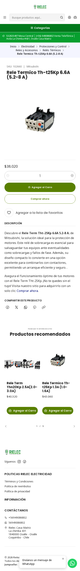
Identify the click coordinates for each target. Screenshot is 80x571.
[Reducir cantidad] (8, 175)
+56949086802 (18, 517)
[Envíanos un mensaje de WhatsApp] (72, 563)
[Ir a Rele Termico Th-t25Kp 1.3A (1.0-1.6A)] (58, 360)
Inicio (13, 46)
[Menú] (4, 17)
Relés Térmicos (52, 50)
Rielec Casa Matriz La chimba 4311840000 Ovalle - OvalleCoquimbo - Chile (23, 532)
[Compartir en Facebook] (7, 307)
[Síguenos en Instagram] (19, 461)
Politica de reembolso (17, 486)
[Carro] (75, 17)
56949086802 (17, 522)
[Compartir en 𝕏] (16, 307)
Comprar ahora (27, 291)
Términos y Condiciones (18, 481)
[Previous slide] (7, 426)
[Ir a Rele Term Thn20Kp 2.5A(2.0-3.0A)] (22, 360)
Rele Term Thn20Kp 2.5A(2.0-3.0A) (22, 387)
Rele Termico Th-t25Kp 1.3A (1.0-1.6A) (56, 387)
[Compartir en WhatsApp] (26, 307)
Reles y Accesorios (27, 50)
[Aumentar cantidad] (72, 175)
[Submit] (61, 17)
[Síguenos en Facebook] (24, 461)
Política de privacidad (17, 491)
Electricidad (27, 46)
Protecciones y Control (52, 46)
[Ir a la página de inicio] (40, 6)
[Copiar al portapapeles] (44, 307)
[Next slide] (73, 426)
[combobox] (37, 17)
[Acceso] (69, 17)
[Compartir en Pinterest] (34, 307)
